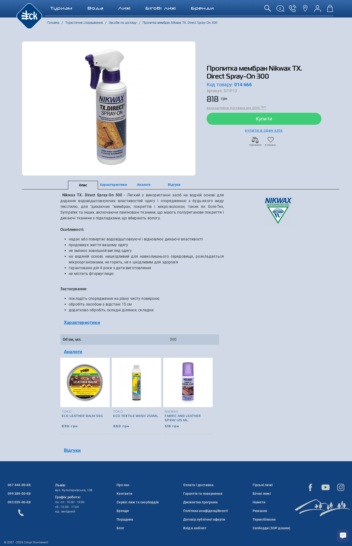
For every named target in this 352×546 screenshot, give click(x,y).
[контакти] (305, 10)
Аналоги (143, 185)
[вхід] (317, 10)
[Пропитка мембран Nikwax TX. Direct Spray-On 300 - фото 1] (109, 108)
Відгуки (174, 185)
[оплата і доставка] (280, 10)
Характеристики (113, 185)
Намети (259, 502)
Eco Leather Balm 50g (82, 416)
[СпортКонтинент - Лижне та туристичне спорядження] (29, 16)
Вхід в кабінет (194, 528)
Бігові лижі (262, 493)
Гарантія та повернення (202, 493)
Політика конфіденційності (205, 511)
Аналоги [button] (73, 351)
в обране (270, 145)
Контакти (124, 493)
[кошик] (330, 10)
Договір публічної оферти (204, 519)
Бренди (123, 511)
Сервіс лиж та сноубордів (138, 502)
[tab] (142, 323)
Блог (120, 528)
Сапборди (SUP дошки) (271, 528)
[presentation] (209, 388)
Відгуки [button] (72, 450)
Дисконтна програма (200, 502)
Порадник (125, 519)
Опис (83, 185)
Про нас (123, 485)
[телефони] (292, 10)
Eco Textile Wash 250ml (135, 416)
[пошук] (267, 10)
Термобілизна (264, 519)
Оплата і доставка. (198, 485)
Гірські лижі (263, 485)
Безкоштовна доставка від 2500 (236, 108)
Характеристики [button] (82, 322)
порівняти (255, 145)
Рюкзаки (260, 511)
